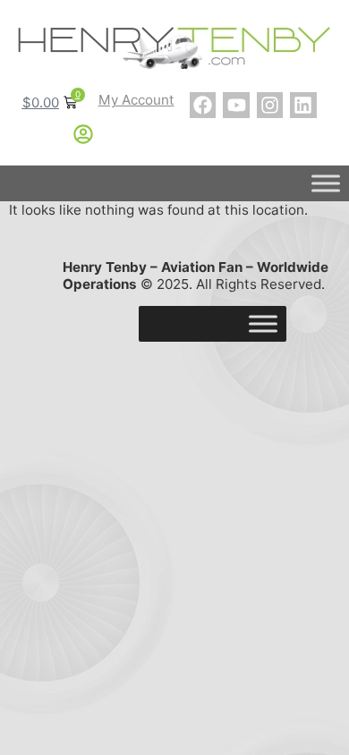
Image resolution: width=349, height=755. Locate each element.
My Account (136, 99)
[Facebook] (203, 105)
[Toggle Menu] (325, 183)
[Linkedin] (303, 105)
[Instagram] (270, 105)
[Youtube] (236, 105)
